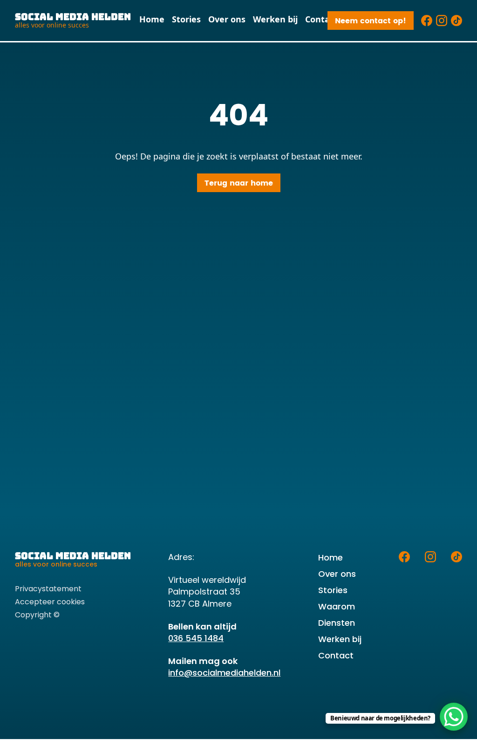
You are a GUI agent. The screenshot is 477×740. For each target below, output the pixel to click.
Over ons (226, 19)
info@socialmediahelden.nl (224, 672)
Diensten (336, 623)
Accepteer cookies (50, 601)
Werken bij (275, 19)
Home (151, 19)
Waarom (336, 606)
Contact (321, 19)
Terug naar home (238, 183)
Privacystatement (48, 588)
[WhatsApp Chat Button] (454, 717)
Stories (186, 19)
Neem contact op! (370, 21)
